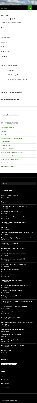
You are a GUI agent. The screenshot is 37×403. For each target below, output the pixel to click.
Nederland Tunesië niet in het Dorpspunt (13, 222)
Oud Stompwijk (5, 145)
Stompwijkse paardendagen (9, 156)
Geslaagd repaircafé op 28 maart (11, 296)
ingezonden (5, 15)
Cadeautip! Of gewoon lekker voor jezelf (13, 254)
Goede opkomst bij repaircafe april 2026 (13, 259)
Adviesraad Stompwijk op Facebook (12, 340)
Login (2, 376)
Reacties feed (5, 383)
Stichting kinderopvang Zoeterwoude (12, 152)
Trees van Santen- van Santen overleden (13, 329)
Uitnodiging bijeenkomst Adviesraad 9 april (14, 312)
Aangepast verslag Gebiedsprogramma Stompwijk (16, 238)
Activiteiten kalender (7, 127)
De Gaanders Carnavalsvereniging (11, 138)
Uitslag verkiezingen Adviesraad (10, 317)
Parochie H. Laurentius (8, 148)
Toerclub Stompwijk (7, 163)
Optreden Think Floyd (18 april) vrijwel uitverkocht (16, 301)
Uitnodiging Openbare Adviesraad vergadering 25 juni (17, 232)
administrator (16, 22)
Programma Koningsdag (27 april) (11, 290)
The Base (3, 134)
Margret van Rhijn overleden (9, 211)
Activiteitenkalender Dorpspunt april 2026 (14, 306)
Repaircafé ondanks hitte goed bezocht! (13, 217)
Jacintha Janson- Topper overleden (11, 280)
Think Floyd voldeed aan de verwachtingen (14, 264)
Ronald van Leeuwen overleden (10, 275)
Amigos (3, 131)
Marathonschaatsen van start (10, 98)
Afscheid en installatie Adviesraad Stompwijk (15, 285)
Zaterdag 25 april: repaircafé (10, 269)
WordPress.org (5, 387)
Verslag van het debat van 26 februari (12, 345)
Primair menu (34, 7)
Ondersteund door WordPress (9, 400)
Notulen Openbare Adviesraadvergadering (14, 206)
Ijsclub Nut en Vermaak (8, 166)
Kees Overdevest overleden (9, 243)
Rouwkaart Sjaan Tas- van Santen (11, 334)
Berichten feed (5, 380)
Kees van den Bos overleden (9, 195)
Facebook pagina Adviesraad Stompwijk (13, 248)
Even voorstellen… (6, 350)
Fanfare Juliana (5, 141)
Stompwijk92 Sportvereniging (10, 159)
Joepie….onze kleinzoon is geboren (11, 91)
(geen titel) (4, 201)
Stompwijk (5, 8)
